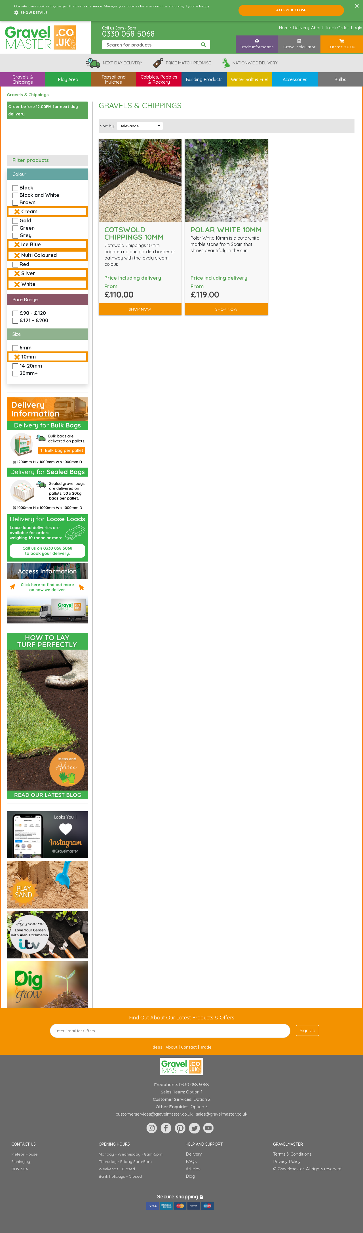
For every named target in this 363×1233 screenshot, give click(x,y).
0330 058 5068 (128, 34)
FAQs (191, 1161)
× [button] (356, 6)
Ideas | (158, 1047)
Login (356, 27)
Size (16, 334)
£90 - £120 (33, 313)
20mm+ (28, 373)
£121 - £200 (34, 320)
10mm (28, 356)
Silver (28, 273)
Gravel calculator (299, 46)
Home (285, 27)
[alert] (181, 10)
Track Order (337, 27)
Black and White (39, 195)
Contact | (190, 1047)
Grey (25, 235)
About (317, 27)
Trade (206, 1047)
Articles (193, 1168)
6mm (25, 347)
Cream (29, 211)
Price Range (25, 299)
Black (26, 187)
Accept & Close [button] (291, 10)
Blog (190, 1176)
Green (27, 228)
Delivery (301, 27)
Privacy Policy (287, 1161)
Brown (27, 202)
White (28, 284)
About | (173, 1047)
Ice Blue (31, 244)
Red (24, 264)
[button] (112, 12)
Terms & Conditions (292, 1154)
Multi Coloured (39, 255)
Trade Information (257, 46)
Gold (25, 220)
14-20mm (31, 365)
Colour (19, 174)
